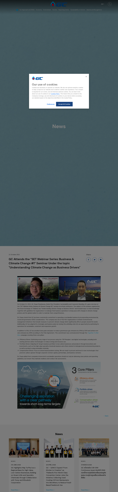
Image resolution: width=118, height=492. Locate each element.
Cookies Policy (55, 93)
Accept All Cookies (64, 104)
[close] (86, 76)
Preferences (51, 104)
